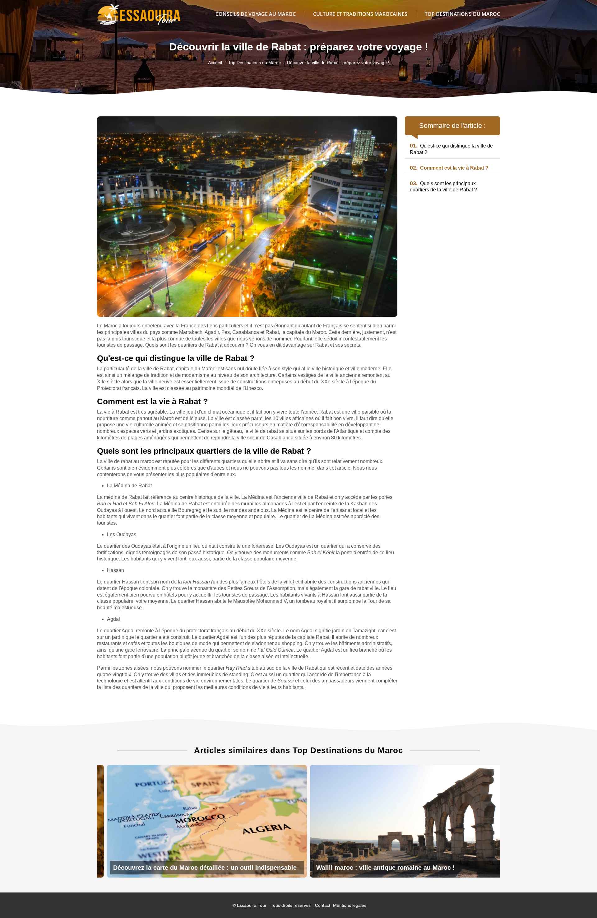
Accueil (215, 62)
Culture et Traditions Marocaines (360, 14)
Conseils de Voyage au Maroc (255, 14)
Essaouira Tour (251, 905)
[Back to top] (580, 901)
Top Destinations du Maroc (462, 14)
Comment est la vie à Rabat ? (449, 168)
